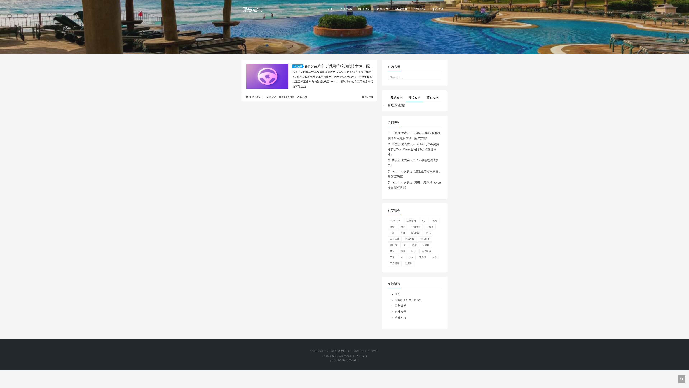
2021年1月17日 (255, 97)
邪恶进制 (252, 9)
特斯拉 (408, 263)
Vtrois (362, 355)
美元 (434, 220)
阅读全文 (366, 97)
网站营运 (401, 9)
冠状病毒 (425, 238)
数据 (428, 232)
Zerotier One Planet (408, 300)
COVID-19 (395, 220)
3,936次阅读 (287, 97)
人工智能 (346, 9)
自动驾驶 (409, 238)
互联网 (426, 245)
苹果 (392, 251)
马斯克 (429, 226)
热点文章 (414, 97)
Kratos (337, 355)
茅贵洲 (396, 144)
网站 (402, 226)
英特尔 (393, 245)
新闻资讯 (415, 232)
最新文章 (396, 97)
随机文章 (432, 97)
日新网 (396, 133)
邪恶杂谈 (438, 9)
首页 (331, 9)
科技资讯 (364, 9)
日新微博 (400, 306)
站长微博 (426, 251)
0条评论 (272, 97)
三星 (392, 232)
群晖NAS (400, 317)
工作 (392, 257)
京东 (434, 257)
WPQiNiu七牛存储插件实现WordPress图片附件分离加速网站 (413, 149)
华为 (424, 220)
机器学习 (411, 220)
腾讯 (402, 251)
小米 (411, 257)
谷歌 (413, 251)
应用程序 (394, 263)
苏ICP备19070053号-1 (344, 360)
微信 (414, 245)
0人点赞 (303, 97)
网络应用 (383, 9)
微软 (392, 226)
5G (404, 245)
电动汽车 (415, 226)
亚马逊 (422, 257)
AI (401, 257)
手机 (402, 232)
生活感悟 (419, 9)
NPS (397, 294)
